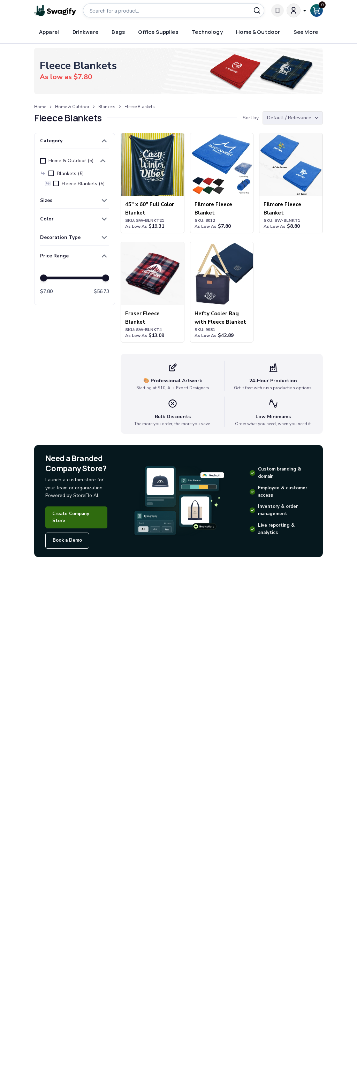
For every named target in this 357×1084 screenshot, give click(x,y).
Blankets (106, 107)
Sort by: (251, 117)
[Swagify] (55, 10)
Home (40, 107)
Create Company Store (70, 517)
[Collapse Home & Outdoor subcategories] (103, 161)
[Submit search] (257, 10)
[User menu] (297, 10)
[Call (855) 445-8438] (277, 10)
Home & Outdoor (72, 107)
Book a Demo (67, 540)
